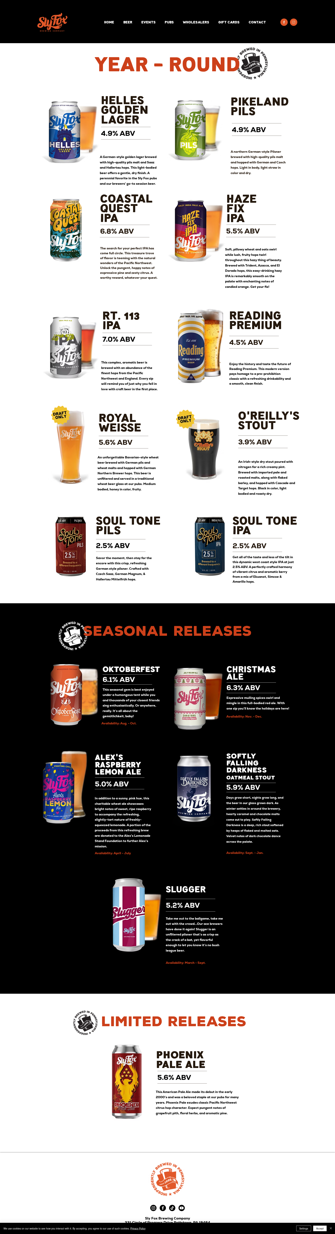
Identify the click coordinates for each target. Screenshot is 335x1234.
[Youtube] (181, 1208)
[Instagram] (153, 1208)
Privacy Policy (138, 1228)
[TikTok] (172, 1208)
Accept (320, 1228)
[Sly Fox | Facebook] (284, 22)
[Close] (331, 1228)
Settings (303, 1228)
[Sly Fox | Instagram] (293, 22)
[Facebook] (163, 1208)
